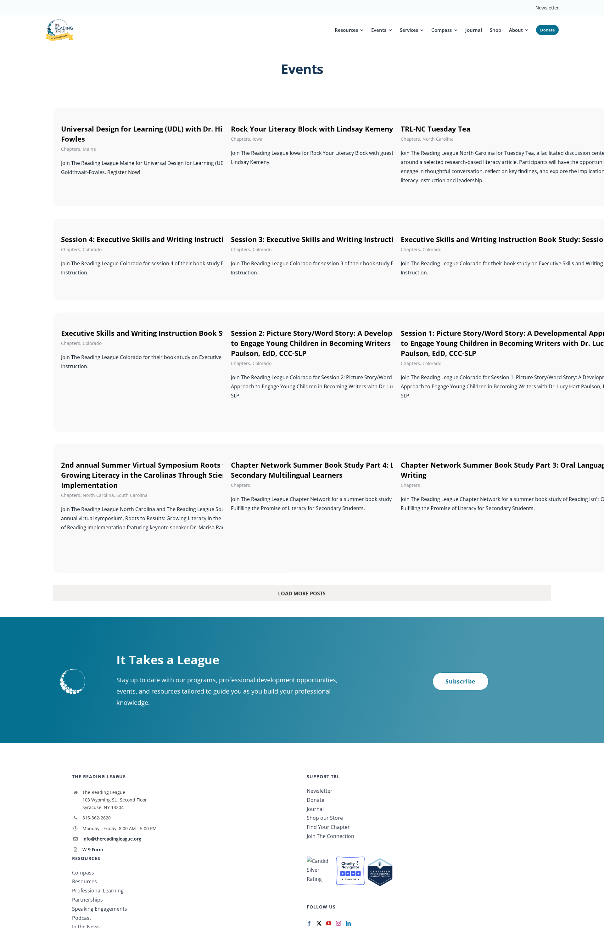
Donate (315, 799)
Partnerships (87, 899)
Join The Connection (330, 836)
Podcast (81, 917)
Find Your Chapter (328, 827)
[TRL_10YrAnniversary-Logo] (59, 21)
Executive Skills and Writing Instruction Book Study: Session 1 (167, 333)
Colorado (92, 249)
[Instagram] (338, 923)
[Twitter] (319, 923)
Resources (84, 881)
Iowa (257, 139)
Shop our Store (325, 817)
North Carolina (438, 139)
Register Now (123, 172)
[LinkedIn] (348, 923)
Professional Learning (98, 890)
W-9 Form (92, 849)
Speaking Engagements (99, 908)
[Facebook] (309, 923)
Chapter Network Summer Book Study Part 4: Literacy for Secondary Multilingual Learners (331, 470)
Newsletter (320, 790)
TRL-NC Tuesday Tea (435, 128)
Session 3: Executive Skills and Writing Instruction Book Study (337, 239)
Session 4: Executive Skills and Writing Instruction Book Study (167, 239)
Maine (89, 149)
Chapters (70, 149)
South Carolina (132, 495)
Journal (315, 809)
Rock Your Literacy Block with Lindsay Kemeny (312, 128)
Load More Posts (302, 593)
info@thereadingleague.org (111, 839)
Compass (83, 872)
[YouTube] (328, 923)
